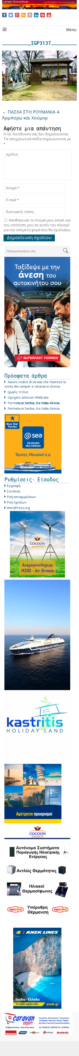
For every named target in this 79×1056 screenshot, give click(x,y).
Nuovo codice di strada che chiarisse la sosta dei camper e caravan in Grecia (35, 384)
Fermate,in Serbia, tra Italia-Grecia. (34, 408)
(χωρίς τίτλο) (18, 392)
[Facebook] (4, 15)
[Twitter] (10, 15)
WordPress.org (18, 507)
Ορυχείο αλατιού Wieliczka (28, 397)
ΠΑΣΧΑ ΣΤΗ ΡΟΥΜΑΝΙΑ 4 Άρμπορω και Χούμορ (30, 115)
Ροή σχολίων (17, 502)
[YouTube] (49, 15)
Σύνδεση (13, 491)
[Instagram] (30, 15)
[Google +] (17, 15)
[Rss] (23, 15)
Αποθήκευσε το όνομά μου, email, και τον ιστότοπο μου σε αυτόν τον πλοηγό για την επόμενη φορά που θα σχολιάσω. (37, 225)
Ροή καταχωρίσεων (21, 496)
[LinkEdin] (36, 15)
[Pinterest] (42, 15)
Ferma (34, 403)
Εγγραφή (13, 485)
